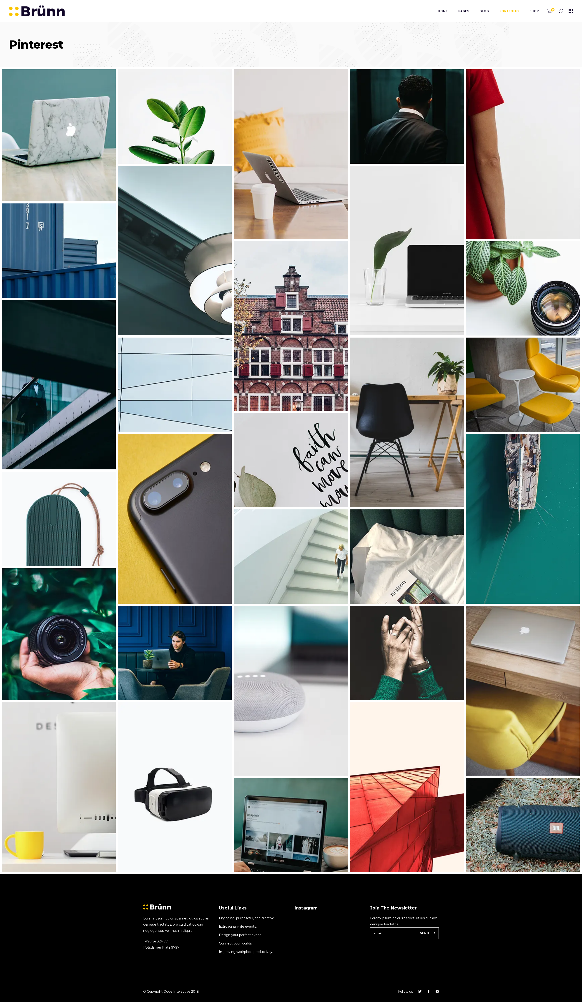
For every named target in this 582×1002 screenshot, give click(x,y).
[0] (549, 11)
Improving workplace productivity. (246, 952)
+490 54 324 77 (155, 941)
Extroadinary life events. (238, 926)
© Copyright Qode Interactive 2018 (171, 991)
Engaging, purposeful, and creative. (247, 918)
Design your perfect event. (240, 935)
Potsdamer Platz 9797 (161, 947)
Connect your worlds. (235, 943)
